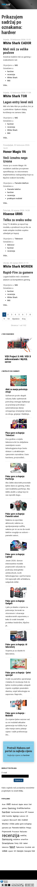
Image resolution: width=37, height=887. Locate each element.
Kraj (23, 319)
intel (3, 816)
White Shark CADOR (17, 43)
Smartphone (8, 843)
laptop (16, 816)
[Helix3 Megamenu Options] (31, 4)
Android (15, 804)
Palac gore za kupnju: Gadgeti (15, 602)
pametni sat (6, 828)
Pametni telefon (14, 189)
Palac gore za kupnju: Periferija (15, 477)
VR (15, 851)
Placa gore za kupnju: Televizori (15, 434)
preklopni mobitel (14, 198)
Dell (30, 804)
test (12, 847)
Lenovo (22, 816)
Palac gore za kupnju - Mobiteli (15, 714)
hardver (10, 71)
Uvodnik (28, 847)
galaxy (4, 808)
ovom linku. (18, 791)
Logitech (5, 820)
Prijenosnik (6, 831)
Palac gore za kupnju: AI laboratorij (16, 645)
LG (27, 816)
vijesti (10, 851)
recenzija (11, 74)
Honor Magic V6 (14, 152)
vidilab (4, 851)
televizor (10, 245)
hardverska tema (17, 812)
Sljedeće (15, 319)
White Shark (12, 77)
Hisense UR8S (13, 214)
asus (26, 804)
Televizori (19, 238)
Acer (4, 804)
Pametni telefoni (21, 183)
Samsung (7, 839)
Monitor (5, 824)
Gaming (12, 808)
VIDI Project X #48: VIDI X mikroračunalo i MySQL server (18, 359)
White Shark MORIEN (18, 266)
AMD (8, 804)
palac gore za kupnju (23, 824)
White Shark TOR (15, 96)
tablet (25, 843)
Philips (28, 828)
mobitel (25, 820)
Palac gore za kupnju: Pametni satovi (15, 515)
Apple (21, 804)
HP (26, 812)
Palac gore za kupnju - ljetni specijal (18, 673)
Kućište (9, 816)
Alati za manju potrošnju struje (16, 390)
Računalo (23, 832)
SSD (20, 843)
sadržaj (23, 835)
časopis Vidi (29, 851)
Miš (16, 65)
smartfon (24, 839)
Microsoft (13, 820)
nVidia (11, 824)
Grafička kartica (23, 808)
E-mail (4, 772)
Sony (16, 843)
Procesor (15, 832)
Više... (5, 85)
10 (8, 319)
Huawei (31, 812)
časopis (20, 851)
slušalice (16, 839)
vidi (33, 847)
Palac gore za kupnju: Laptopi (15, 555)
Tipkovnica (20, 847)
